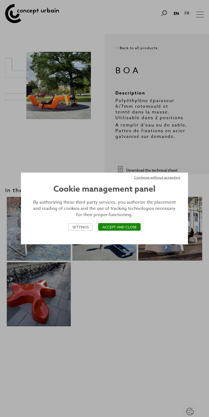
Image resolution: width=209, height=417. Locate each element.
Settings (80, 227)
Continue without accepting (157, 177)
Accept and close (119, 227)
